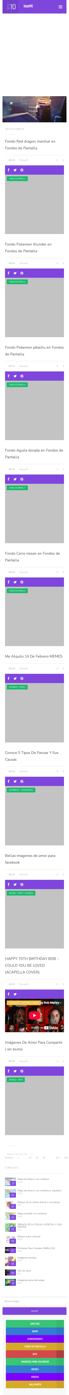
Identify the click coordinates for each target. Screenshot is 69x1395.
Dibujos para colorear (29, 1236)
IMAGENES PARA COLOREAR (35, 1361)
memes (22, 687)
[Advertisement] (34, 58)
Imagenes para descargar (31, 1280)
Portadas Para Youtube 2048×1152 (36, 1248)
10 (30, 1157)
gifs (35, 1354)
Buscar (34, 1311)
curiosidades (27, 790)
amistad (12, 893)
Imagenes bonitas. (27, 1257)
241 (58, 1157)
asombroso (14, 790)
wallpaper (35, 1384)
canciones (25, 1002)
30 (44, 1157)
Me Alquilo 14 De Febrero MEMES (33, 656)
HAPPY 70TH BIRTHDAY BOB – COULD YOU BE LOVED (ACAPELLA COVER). (32, 965)
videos (36, 1002)
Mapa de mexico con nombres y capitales (39, 1190)
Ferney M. (24, 160)
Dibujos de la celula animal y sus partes (39, 1202)
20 (37, 1157)
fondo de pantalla (17, 178)
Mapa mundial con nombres (32, 1213)
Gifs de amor (24, 1270)
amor (20, 893)
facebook (13, 687)
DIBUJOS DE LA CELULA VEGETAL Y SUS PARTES (40, 1226)
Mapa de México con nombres (33, 1179)
